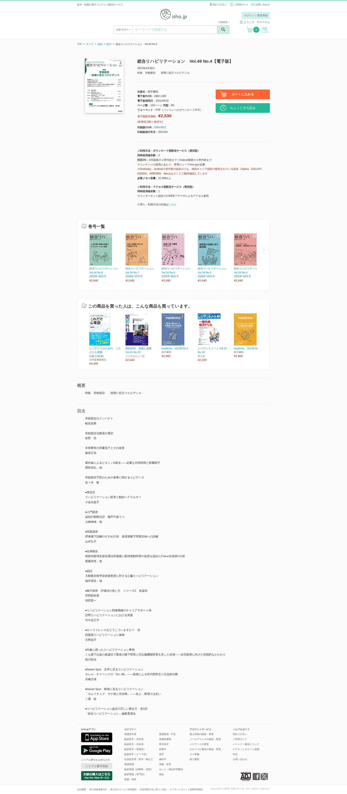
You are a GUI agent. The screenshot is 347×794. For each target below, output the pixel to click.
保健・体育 (165, 764)
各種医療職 (165, 739)
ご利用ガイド (241, 4)
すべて (89, 44)
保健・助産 (130, 779)
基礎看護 (129, 764)
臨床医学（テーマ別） (136, 754)
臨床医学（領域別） (135, 749)
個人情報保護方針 (98, 789)
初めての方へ (219, 4)
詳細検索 (223, 22)
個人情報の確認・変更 (202, 734)
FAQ (235, 754)
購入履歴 (194, 759)
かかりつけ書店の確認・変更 (205, 749)
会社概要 (81, 789)
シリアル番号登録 (97, 766)
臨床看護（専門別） (135, 774)
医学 (109, 44)
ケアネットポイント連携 (246, 749)
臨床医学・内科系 (134, 739)
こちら (173, 204)
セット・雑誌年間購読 (171, 769)
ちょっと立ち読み (243, 108)
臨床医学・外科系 (134, 744)
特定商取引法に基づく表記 (153, 789)
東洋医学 (164, 744)
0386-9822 (160, 127)
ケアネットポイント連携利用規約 (186, 789)
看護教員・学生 (167, 734)
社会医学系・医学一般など (138, 759)
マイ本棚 (194, 754)
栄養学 (162, 749)
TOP (79, 44)
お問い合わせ (262, 4)
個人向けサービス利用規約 (123, 789)
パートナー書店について (246, 744)
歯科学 (162, 759)
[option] (107, 258)
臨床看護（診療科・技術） (138, 769)
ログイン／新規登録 (256, 15)
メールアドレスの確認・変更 (205, 739)
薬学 (161, 754)
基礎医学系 (130, 734)
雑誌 (100, 44)
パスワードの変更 (199, 744)
